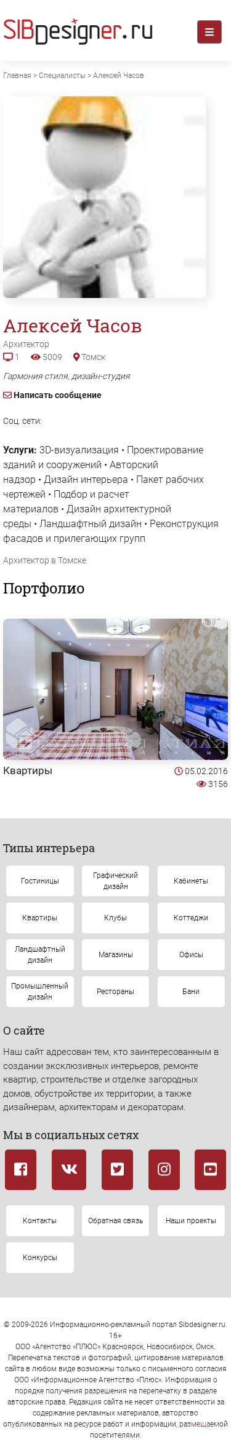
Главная (17, 75)
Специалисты (62, 75)
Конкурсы (40, 1257)
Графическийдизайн (115, 881)
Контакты (40, 1220)
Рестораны (115, 991)
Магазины (116, 954)
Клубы (115, 918)
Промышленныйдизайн (39, 991)
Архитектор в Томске (44, 560)
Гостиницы (40, 881)
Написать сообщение (58, 395)
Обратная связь (115, 1220)
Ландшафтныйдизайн (40, 955)
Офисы (191, 954)
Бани (191, 991)
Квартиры (27, 770)
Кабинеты (191, 881)
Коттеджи (191, 918)
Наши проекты (191, 1220)
